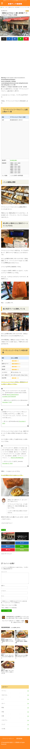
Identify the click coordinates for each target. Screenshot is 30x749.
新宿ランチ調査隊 (14, 742)
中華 (3, 716)
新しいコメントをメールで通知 (9, 605)
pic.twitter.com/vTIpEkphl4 (9, 396)
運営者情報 (19, 738)
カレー (3, 703)
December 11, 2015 (7, 463)
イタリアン (4, 720)
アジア (3, 724)
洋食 (3, 711)
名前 (3, 585)
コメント (4, 571)
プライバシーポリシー (8, 738)
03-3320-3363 (13, 160)
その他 (4, 529)
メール (3, 590)
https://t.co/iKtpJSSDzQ (13, 394)
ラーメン (4, 690)
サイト (2, 596)
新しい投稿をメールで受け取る (9, 607)
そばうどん (4, 695)
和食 (3, 707)
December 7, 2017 (7, 402)
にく (3, 699)
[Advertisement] (15, 57)
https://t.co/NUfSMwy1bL (17, 457)
